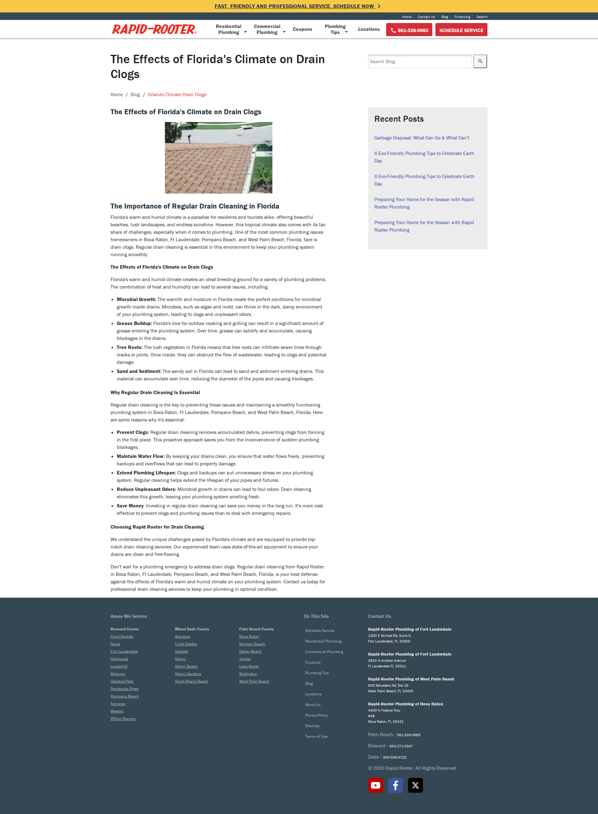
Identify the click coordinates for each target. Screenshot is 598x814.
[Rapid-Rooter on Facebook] (395, 785)
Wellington (248, 673)
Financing (462, 16)
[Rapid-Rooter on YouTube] (375, 785)
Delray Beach (250, 651)
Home (406, 16)
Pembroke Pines (125, 688)
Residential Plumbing (323, 641)
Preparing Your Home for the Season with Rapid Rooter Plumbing (424, 203)
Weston (117, 711)
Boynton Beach (252, 644)
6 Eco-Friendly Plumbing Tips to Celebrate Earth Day (424, 157)
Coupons (312, 662)
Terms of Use (316, 736)
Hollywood (119, 658)
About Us (312, 704)
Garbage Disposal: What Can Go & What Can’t (421, 137)
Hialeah (181, 651)
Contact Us (426, 16)
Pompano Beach (125, 696)
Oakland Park (122, 681)
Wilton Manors (123, 718)
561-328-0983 (412, 30)
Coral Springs (122, 636)
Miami (180, 658)
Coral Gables (186, 644)
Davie (115, 644)
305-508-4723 (394, 757)
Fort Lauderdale (124, 651)
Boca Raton (249, 636)
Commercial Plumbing (324, 651)
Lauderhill (119, 666)
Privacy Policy (316, 715)
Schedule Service (461, 30)
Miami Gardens (188, 673)
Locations (313, 694)
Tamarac (118, 703)
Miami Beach (186, 666)
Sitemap (312, 725)
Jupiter (245, 658)
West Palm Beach (254, 681)
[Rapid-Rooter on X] (415, 785)
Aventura (182, 636)
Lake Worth (249, 666)
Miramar (118, 673)
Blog (444, 16)
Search (482, 16)
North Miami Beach (191, 681)
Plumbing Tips (317, 672)
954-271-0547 (401, 746)
